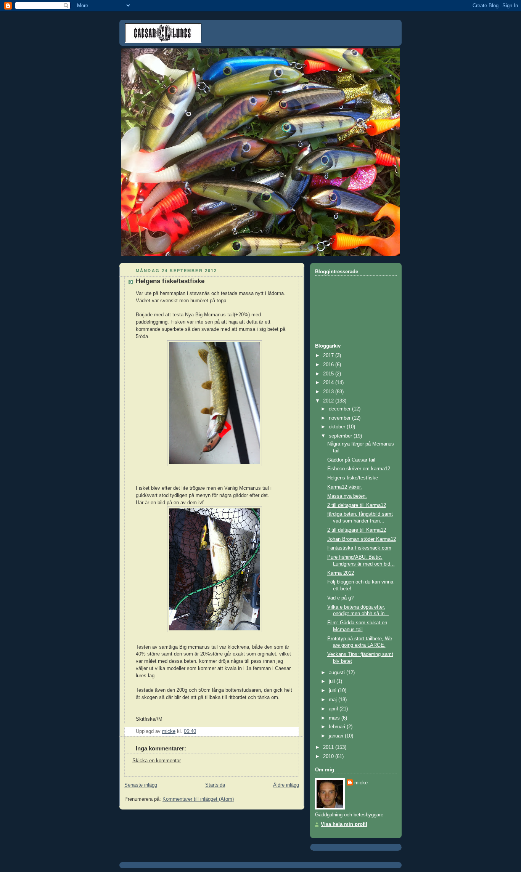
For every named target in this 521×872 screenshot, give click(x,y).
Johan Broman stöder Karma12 (361, 539)
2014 (329, 382)
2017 (329, 355)
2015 (329, 374)
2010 (329, 756)
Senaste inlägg (140, 785)
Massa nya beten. (347, 496)
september (341, 436)
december (340, 409)
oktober (338, 427)
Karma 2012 (340, 573)
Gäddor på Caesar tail (351, 460)
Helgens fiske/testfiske (352, 478)
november (340, 418)
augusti (337, 672)
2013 (329, 391)
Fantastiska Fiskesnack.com (359, 548)
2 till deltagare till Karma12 (356, 505)
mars (335, 718)
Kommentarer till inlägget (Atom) (198, 799)
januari (337, 736)
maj (333, 699)
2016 (329, 364)
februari (338, 726)
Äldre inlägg (286, 785)
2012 (329, 401)
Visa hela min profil (344, 824)
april (334, 709)
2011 (329, 747)
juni (333, 690)
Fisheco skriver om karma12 (358, 468)
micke (361, 782)
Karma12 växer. (344, 487)
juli (332, 681)
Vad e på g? (340, 598)
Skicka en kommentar (156, 760)
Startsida (215, 785)
